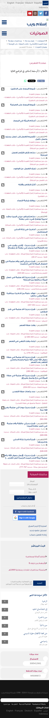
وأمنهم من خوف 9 (37, 563)
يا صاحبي (43, 641)
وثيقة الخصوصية (38, 704)
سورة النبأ (43, 625)
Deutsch (29, 3)
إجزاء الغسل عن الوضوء (24, 168)
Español (38, 3)
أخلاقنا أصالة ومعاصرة (36, 557)
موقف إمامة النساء (26, 200)
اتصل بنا (14, 704)
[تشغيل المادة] (2, 89)
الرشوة (44, 601)
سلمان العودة (34, 94)
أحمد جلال (43, 604)
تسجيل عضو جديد (38, 530)
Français (20, 3)
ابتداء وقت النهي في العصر (22, 341)
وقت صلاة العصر (27, 325)
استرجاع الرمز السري (37, 526)
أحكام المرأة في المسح (24, 121)
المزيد (39, 583)
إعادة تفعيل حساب (38, 535)
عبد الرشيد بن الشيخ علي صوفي (37, 629)
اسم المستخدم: (32, 482)
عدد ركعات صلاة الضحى (23, 391)
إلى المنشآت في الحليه (40, 609)
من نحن (7, 704)
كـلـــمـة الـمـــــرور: (32, 490)
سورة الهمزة (42, 617)
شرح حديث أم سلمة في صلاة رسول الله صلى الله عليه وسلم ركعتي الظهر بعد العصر (27, 359)
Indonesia (43, 7)
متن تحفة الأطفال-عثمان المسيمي (35, 633)
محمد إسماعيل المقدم (41, 621)
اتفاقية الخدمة (25, 704)
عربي (45, 3)
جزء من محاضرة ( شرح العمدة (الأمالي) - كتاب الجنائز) (26, 225)
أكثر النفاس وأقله (26, 184)
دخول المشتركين (24, 498)
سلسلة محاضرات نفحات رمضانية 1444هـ (27, 570)
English (10, 3)
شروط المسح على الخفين (23, 89)
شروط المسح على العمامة (22, 105)
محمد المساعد (43, 645)
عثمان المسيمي (42, 637)
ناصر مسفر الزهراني (41, 613)
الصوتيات (39, 33)
